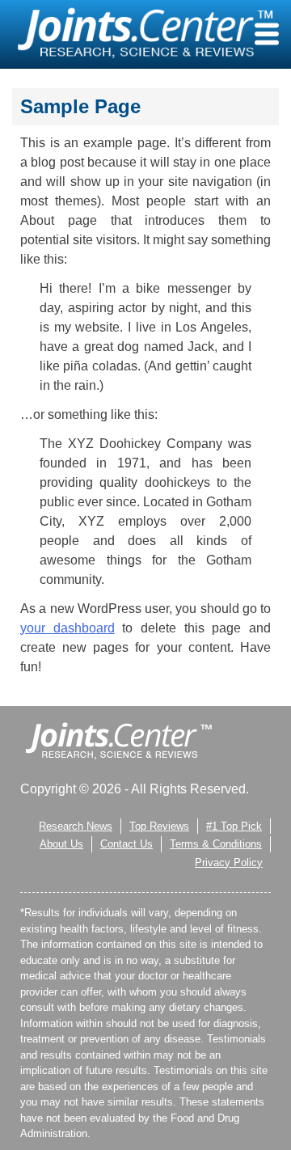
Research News (75, 826)
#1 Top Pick (234, 826)
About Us (61, 844)
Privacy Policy (229, 862)
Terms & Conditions (216, 844)
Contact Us (126, 844)
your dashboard (67, 628)
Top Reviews (159, 826)
